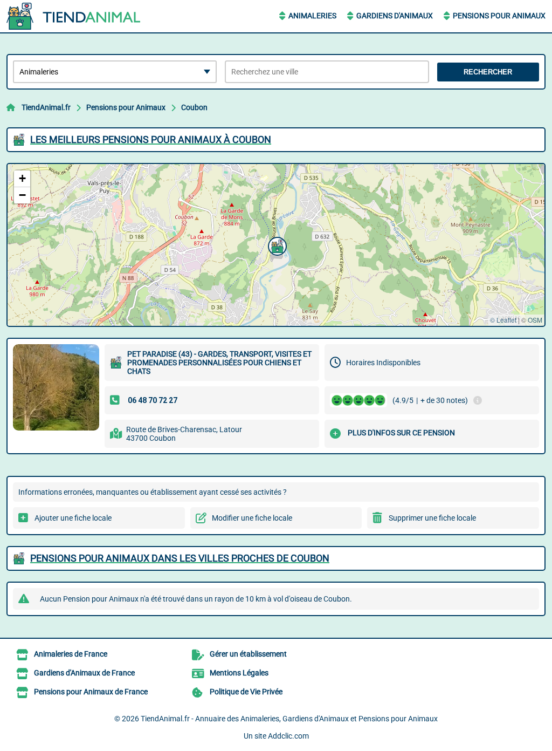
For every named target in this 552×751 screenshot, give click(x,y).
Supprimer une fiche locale (432, 518)
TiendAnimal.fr (46, 107)
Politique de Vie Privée (246, 691)
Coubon (194, 107)
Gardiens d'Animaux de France (84, 672)
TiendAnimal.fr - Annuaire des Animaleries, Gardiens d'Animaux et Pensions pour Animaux (289, 718)
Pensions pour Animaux (499, 15)
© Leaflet (503, 319)
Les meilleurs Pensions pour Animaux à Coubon (150, 139)
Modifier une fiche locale (252, 518)
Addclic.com (288, 736)
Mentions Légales (239, 672)
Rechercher (488, 72)
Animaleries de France (70, 654)
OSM (535, 319)
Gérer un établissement (248, 654)
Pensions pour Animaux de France (91, 691)
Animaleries (312, 15)
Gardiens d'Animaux (394, 15)
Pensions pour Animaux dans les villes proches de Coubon (179, 558)
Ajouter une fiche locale (73, 518)
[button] (276, 245)
